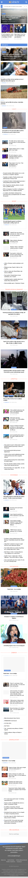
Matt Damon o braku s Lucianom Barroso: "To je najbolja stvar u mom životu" (13, 552)
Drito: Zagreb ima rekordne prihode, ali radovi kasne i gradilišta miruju (13, 185)
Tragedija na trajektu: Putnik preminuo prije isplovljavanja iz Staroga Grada (13, 177)
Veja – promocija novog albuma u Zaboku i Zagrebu (13, 729)
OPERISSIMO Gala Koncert (10, 720)
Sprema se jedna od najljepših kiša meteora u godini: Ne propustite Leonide (14, 803)
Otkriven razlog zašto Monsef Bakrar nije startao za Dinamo (13, 271)
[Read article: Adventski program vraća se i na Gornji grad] (14, 634)
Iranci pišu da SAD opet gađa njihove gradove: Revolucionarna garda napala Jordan (13, 131)
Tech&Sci (14, 309)
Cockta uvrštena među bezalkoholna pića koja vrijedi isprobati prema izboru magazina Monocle (14, 456)
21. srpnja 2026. (14, 374)
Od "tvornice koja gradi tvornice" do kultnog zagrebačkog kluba (14, 799)
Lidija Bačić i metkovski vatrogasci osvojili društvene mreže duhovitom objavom (13, 544)
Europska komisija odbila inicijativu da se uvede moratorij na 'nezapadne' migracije (13, 173)
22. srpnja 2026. (12, 58)
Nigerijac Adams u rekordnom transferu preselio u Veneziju (16, 247)
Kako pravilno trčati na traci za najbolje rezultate (12, 399)
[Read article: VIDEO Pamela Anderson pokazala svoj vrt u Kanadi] (6, 531)
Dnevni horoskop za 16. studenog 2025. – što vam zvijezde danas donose (17, 709)
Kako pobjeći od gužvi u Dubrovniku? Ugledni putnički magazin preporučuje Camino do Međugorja (14, 446)
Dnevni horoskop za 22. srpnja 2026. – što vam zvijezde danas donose (14, 468)
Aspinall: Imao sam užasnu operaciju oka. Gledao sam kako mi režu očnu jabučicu (17, 234)
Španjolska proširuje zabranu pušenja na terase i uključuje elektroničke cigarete (12, 80)
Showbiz (7, 493)
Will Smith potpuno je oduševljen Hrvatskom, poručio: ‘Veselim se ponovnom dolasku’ (13, 497)
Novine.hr (5, 21)
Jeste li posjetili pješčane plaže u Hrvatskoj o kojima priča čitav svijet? (17, 436)
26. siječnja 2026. (12, 792)
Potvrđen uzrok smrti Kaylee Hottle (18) (16, 508)
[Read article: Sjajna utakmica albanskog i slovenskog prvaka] (6, 242)
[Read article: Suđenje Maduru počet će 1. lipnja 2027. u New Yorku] (5, 150)
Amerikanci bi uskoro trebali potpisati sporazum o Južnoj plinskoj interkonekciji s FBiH (14, 181)
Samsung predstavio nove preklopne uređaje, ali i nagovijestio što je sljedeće (14, 313)
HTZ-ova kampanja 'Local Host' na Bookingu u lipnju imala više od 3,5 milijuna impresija (13, 189)
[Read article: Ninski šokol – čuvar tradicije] (14, 577)
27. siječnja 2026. (12, 785)
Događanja (14, 586)
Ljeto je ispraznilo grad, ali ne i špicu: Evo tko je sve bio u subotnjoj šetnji (14, 560)
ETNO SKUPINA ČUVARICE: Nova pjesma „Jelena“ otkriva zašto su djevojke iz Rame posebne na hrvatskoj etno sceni (17, 693)
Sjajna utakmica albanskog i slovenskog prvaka (16, 241)
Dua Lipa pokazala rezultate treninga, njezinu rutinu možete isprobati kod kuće (14, 464)
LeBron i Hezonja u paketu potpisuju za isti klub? (13, 263)
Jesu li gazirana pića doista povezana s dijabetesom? (12, 451)
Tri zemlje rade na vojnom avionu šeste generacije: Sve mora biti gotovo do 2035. (17, 142)
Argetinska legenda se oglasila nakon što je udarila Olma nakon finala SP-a (13, 279)
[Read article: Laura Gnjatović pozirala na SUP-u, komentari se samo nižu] (6, 516)
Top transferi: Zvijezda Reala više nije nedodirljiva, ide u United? (12, 275)
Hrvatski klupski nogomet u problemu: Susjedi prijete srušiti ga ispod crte (12, 222)
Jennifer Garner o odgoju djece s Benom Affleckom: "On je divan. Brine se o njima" (13, 556)
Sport (6, 218)
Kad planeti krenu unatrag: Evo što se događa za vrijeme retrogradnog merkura (14, 812)
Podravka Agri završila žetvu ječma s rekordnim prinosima (12, 102)
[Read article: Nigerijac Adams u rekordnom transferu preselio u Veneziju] (6, 248)
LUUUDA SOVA (7, 723)
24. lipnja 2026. (14, 591)
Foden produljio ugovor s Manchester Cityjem (14, 283)
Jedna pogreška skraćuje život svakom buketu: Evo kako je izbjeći (14, 460)
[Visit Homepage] (14, 2)
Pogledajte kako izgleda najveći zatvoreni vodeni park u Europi (15, 782)
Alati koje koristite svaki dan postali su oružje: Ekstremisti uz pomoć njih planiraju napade (14, 371)
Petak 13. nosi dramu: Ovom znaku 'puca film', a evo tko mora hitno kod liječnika (17, 684)
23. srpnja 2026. (12, 21)
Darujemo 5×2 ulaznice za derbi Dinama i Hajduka (14, 617)
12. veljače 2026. (14, 697)
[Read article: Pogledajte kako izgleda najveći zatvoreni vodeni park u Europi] (5, 783)
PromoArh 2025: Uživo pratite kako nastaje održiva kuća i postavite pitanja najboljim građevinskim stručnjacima (13, 821)
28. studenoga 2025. (14, 620)
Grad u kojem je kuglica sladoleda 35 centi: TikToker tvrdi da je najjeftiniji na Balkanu (16, 523)
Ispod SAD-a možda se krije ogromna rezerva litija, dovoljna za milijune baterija (14, 342)
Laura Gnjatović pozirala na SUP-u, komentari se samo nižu (17, 514)
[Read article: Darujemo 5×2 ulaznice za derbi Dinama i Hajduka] (14, 605)
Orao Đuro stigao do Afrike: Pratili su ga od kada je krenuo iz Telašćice (14, 816)
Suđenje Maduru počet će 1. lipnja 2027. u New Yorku (16, 149)
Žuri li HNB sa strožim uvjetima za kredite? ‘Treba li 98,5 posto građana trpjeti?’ (14, 55)
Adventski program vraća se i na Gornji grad (14, 645)
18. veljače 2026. (12, 778)
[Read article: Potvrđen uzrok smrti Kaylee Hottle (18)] (6, 509)
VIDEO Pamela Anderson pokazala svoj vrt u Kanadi (16, 530)
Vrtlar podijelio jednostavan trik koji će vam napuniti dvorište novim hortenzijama (17, 411)
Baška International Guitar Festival (12, 718)
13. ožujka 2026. (12, 770)
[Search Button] (26, 2)
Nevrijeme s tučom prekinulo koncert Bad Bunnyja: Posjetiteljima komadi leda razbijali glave (14, 540)
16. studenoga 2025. (15, 712)
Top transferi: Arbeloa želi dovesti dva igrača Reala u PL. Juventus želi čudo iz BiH (16, 254)
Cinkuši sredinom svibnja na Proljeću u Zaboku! (13, 733)
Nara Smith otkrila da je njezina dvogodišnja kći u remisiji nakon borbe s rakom (14, 548)
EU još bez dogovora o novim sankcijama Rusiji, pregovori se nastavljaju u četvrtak (7, 35)
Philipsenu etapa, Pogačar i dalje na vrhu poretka (13, 267)
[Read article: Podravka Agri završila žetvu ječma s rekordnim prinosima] (14, 91)
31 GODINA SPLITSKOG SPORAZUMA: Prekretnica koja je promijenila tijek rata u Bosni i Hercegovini (14, 194)
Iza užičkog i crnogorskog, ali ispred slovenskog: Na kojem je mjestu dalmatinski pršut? (13, 808)
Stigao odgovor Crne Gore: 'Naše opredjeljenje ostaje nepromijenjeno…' (19, 35)
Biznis (4, 52)
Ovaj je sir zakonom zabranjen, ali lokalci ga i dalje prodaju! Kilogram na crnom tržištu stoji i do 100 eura (17, 428)
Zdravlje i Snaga (9, 395)
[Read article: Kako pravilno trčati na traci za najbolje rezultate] (14, 389)
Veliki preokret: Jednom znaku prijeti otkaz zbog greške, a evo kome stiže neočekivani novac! (17, 702)
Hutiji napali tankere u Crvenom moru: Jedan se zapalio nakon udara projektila (11, 17)
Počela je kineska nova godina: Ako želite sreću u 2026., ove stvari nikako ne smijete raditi (17, 775)
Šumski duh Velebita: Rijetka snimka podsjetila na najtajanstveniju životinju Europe (17, 789)
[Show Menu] (1, 2)
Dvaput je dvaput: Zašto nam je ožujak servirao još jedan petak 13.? (17, 768)
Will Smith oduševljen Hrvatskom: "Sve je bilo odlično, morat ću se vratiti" (17, 419)
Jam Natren (6, 726)
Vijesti (3, 13)
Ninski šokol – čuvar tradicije (14, 589)
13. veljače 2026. (14, 687)
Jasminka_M (7, 675)
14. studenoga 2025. (14, 647)
